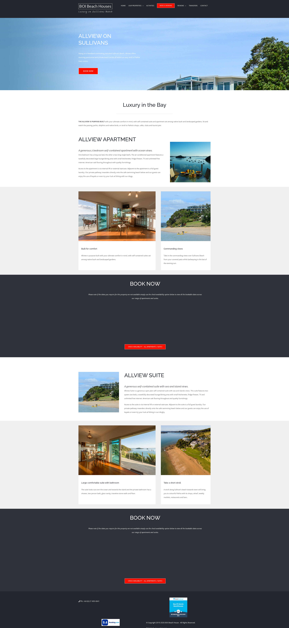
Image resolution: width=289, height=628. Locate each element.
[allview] (190, 142)
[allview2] (98, 373)
